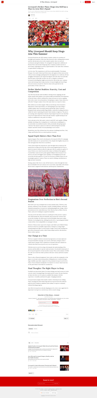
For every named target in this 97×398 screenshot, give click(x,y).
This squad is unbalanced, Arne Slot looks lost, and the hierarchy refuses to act (43, 367)
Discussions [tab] (37, 342)
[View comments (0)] (33, 18)
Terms (49, 390)
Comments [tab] (31, 328)
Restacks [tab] (35, 328)
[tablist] (33, 329)
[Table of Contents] (1, 199)
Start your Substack (45, 392)
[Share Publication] (83, 2)
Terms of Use (54, 305)
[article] (48, 349)
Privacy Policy (57, 306)
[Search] (81, 2)
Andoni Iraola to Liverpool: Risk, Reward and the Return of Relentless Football (43, 346)
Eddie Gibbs (34, 351)
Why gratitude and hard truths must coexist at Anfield (38, 359)
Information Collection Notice (48, 306)
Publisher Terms (59, 388)
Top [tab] (29, 342)
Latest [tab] (32, 342)
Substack (43, 395)
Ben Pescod (33, 14)
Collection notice (54, 390)
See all (30, 373)
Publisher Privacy (51, 388)
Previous (32, 318)
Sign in (93, 2)
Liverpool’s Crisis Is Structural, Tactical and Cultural (42, 365)
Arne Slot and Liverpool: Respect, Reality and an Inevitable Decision (41, 357)
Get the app (54, 392)
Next (65, 318)
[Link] (26, 53)
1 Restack (40, 310)
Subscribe (88, 2)
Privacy (45, 390)
